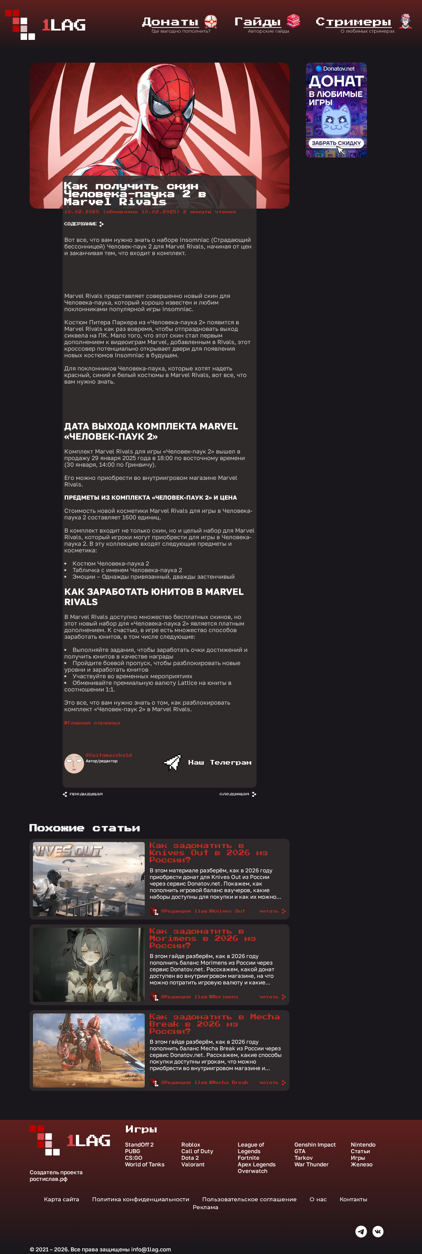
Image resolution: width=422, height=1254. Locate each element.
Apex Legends (257, 1164)
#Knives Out (227, 911)
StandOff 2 (139, 1144)
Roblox (190, 1144)
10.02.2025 (122, 212)
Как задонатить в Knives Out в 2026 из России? (209, 853)
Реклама (205, 1207)
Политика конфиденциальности (140, 1199)
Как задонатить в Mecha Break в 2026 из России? (215, 1024)
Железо (362, 1164)
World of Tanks (145, 1164)
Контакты (353, 1199)
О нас (318, 1199)
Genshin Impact (315, 1144)
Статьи (360, 1151)
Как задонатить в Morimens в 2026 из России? (203, 938)
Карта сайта (61, 1199)
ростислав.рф (49, 1178)
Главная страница (94, 723)
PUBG (132, 1151)
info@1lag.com (151, 1249)
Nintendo (363, 1144)
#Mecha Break (229, 1082)
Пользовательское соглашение (249, 1199)
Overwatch (252, 1171)
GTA (300, 1151)
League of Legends (251, 1147)
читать (269, 911)
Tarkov (303, 1157)
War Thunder (311, 1164)
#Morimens (224, 997)
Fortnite (248, 1157)
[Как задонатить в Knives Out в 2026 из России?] (89, 915)
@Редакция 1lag (184, 911)
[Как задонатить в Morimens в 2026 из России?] (89, 1000)
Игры (358, 1157)
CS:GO (133, 1157)
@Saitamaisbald (109, 755)
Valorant (193, 1164)
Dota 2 (190, 1157)
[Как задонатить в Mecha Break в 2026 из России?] (89, 1086)
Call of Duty (197, 1151)
